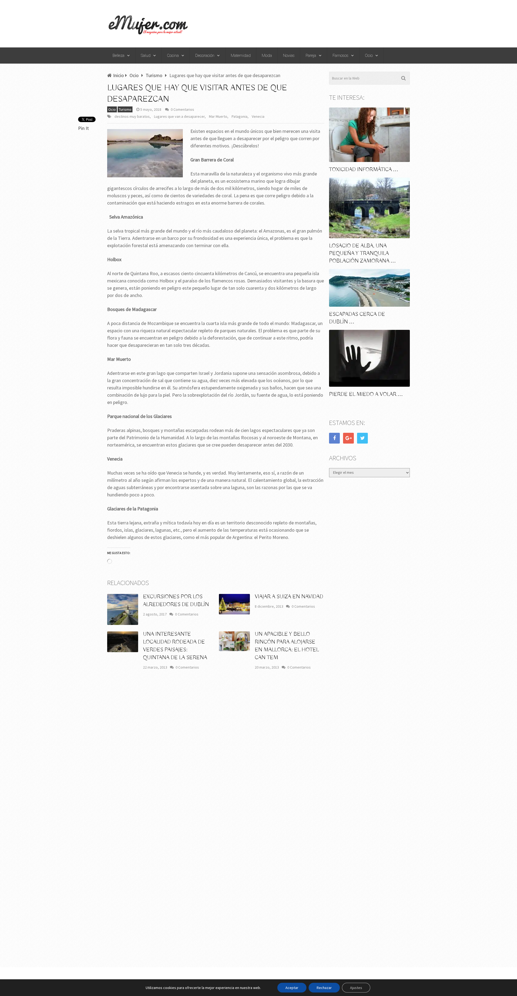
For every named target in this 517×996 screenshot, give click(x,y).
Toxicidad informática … (363, 169)
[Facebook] (334, 438)
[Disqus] (215, 753)
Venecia (258, 116)
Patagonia (239, 116)
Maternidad (241, 55)
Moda (267, 55)
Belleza (118, 55)
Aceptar (291, 987)
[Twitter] (362, 438)
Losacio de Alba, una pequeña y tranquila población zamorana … (362, 253)
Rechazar (324, 987)
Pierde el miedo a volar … (366, 394)
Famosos (340, 55)
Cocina (173, 55)
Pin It (83, 128)
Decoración (204, 55)
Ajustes (356, 987)
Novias (289, 55)
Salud (146, 55)
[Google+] (348, 438)
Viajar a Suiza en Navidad (289, 596)
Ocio (369, 55)
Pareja (311, 55)
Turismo (125, 109)
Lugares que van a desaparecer (179, 116)
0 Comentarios (182, 109)
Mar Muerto (218, 116)
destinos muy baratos (132, 116)
